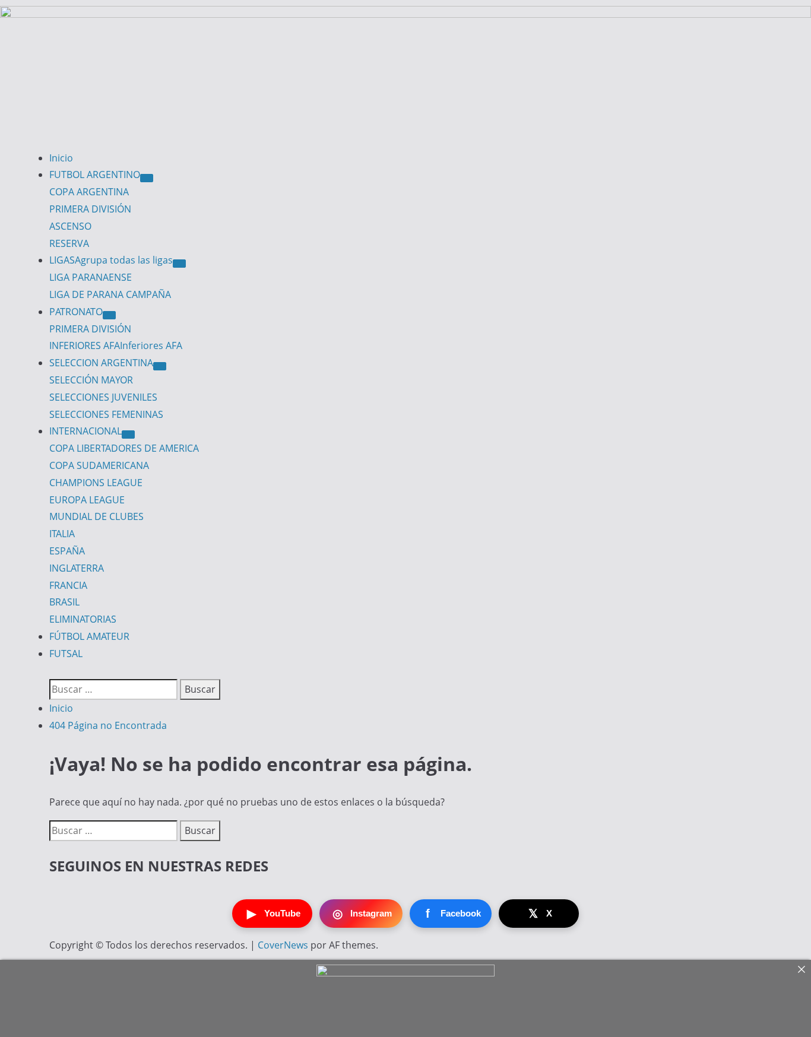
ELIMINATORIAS (82, 619)
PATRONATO (76, 311)
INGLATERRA (76, 568)
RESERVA (69, 243)
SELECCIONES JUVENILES (103, 397)
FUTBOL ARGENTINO (94, 174)
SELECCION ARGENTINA (101, 362)
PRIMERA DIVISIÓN (90, 208)
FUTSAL (66, 653)
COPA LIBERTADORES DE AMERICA (124, 448)
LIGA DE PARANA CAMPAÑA (110, 294)
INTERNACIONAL (85, 430)
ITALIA (62, 533)
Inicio (61, 157)
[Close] (801, 969)
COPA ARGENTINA (89, 191)
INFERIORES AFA (115, 345)
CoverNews (283, 945)
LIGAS (111, 260)
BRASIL (64, 601)
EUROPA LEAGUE (87, 499)
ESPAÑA (67, 550)
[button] (52, 670)
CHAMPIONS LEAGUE (95, 482)
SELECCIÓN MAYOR (91, 379)
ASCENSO (70, 226)
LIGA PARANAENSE (90, 277)
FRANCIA (68, 585)
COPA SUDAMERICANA (99, 465)
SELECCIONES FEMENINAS (106, 414)
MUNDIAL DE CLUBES (96, 516)
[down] (146, 178)
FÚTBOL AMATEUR (89, 636)
